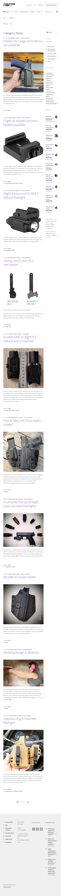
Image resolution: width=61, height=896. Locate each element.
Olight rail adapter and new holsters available (20, 123)
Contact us (8, 842)
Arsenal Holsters (50, 74)
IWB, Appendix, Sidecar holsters (52, 49)
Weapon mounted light (51, 103)
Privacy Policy (7, 887)
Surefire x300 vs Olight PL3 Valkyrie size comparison (19, 339)
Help (38, 12)
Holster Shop (9, 822)
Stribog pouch (49, 98)
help (7, 326)
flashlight (8, 183)
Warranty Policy (9, 833)
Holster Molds (24, 12)
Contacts (11, 18)
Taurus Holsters (50, 100)
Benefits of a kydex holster (19, 577)
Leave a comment (25, 38)
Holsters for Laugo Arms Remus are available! (23, 43)
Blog (4, 18)
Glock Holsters (49, 82)
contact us (54, 235)
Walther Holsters (50, 101)
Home (6, 23)
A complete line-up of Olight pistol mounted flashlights (21, 504)
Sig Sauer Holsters (50, 92)
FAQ (6, 825)
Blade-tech (48, 78)
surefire (17, 410)
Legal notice (8, 839)
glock (13, 183)
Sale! (49, 61)
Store (15, 12)
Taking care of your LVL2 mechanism (18, 262)
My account (29, 5)
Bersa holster (49, 76)
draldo (17, 38)
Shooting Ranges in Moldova (21, 652)
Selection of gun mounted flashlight (19, 721)
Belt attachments (52, 56)
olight (16, 183)
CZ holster (48, 80)
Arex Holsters (49, 73)
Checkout (40, 5)
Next (28, 802)
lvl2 (9, 326)
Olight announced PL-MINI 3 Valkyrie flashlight (20, 195)
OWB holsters (51, 46)
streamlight (15, 791)
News (9, 110)
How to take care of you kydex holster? (22, 422)
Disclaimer (8, 836)
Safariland (48, 91)
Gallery (32, 12)
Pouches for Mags (52, 53)
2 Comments (26, 334)
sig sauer (20, 183)
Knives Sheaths (51, 58)
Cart (35, 5)
